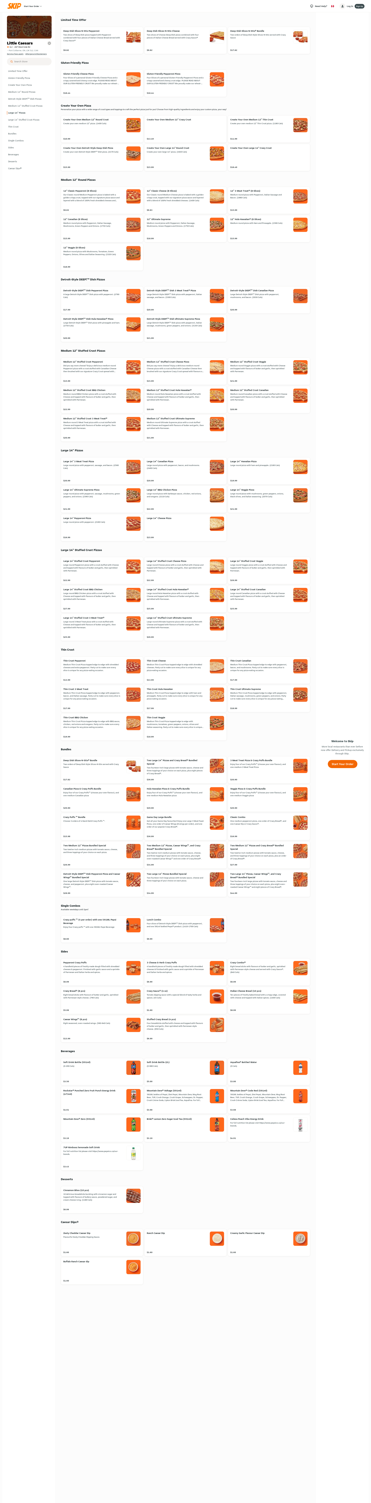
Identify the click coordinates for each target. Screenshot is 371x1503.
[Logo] (15, 6)
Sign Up (359, 6)
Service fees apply (15, 54)
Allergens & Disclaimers (36, 54)
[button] (29, 71)
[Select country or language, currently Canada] (332, 6)
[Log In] (342, 6)
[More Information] (49, 43)
